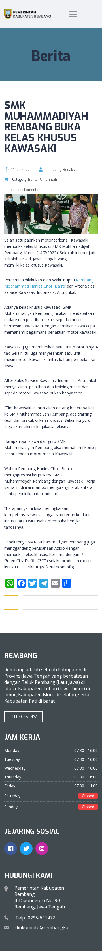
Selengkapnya (23, 717)
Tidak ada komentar (23, 190)
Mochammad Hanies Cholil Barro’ (35, 286)
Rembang (85, 280)
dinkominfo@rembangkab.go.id (48, 927)
